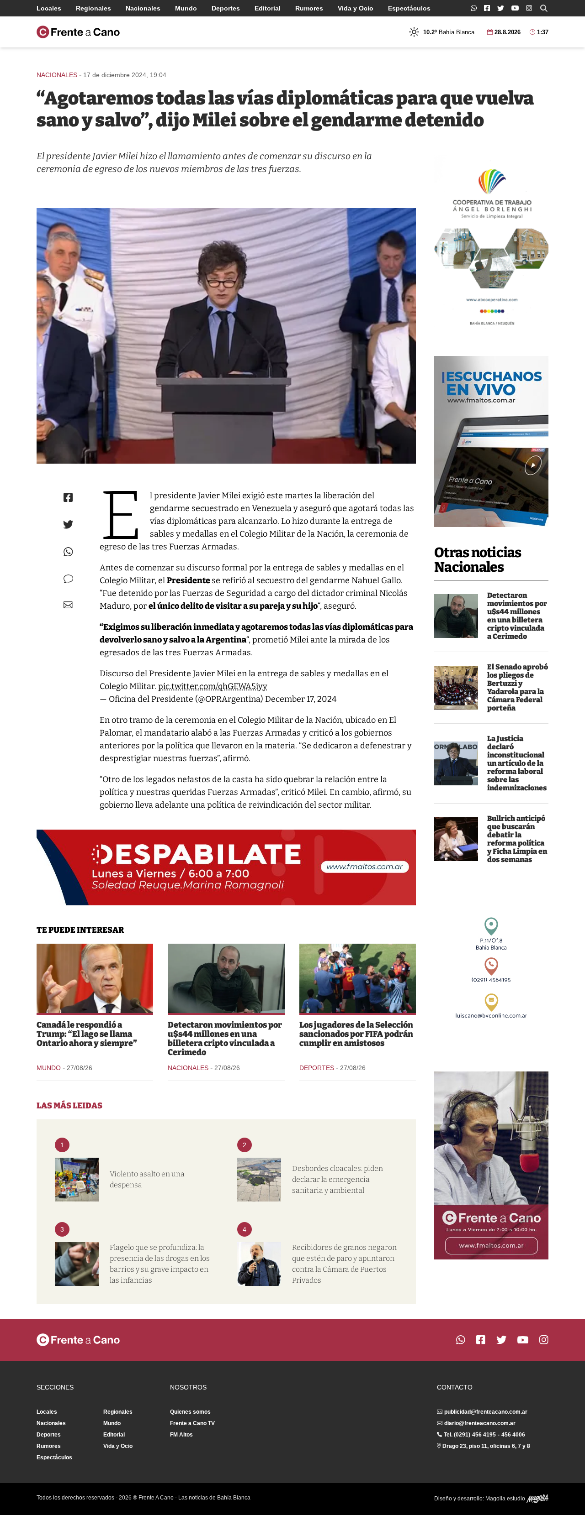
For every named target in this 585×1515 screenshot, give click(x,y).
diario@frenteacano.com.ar (480, 1423)
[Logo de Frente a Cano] (78, 32)
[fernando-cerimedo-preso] (456, 616)
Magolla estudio (505, 1498)
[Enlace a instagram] (529, 8)
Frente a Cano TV (192, 1423)
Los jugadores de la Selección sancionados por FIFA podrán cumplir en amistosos (356, 1034)
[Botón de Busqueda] (543, 8)
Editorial (268, 8)
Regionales (93, 8)
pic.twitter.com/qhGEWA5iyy (212, 686)
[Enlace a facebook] (487, 8)
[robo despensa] (77, 1180)
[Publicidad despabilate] (226, 867)
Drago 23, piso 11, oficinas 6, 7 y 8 (486, 1446)
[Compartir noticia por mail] (68, 604)
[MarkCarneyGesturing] (95, 978)
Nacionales (143, 8)
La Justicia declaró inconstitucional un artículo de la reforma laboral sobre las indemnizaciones (517, 763)
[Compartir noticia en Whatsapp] (68, 552)
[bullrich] (456, 839)
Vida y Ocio (355, 8)
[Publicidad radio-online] (491, 441)
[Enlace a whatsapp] (474, 8)
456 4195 (484, 1434)
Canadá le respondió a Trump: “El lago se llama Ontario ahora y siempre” (87, 1034)
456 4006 (513, 1434)
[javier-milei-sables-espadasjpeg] (226, 336)
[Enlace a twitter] (500, 8)
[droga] (77, 1264)
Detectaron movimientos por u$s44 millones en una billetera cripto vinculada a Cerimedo (517, 616)
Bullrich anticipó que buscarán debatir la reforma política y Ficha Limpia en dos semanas (517, 839)
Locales (49, 8)
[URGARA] (259, 1264)
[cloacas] (259, 1180)
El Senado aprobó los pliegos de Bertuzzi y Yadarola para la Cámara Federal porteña (517, 687)
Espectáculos (409, 8)
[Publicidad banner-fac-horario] (491, 1165)
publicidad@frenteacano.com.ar (485, 1412)
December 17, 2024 (301, 699)
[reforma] (456, 763)
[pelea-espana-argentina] (357, 978)
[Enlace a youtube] (515, 7)
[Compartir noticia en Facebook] (68, 497)
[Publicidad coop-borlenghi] (491, 244)
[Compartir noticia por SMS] (68, 579)
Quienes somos (190, 1412)
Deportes (226, 8)
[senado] (456, 688)
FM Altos (181, 1434)
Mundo (186, 8)
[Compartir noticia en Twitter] (68, 524)
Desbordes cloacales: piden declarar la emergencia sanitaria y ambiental (337, 1179)
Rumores (309, 8)
